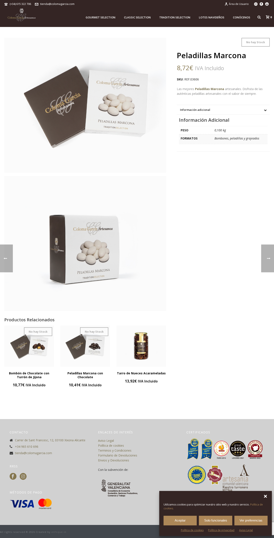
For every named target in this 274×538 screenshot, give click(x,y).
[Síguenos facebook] (13, 476)
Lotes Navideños (211, 17)
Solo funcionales (215, 520)
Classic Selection (137, 17)
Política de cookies (192, 530)
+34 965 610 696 (26, 447)
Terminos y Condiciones (114, 450)
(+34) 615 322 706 (20, 4)
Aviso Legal (246, 530)
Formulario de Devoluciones (117, 455)
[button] (265, 496)
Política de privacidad (221, 530)
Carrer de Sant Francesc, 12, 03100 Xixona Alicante (50, 440)
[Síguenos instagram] (23, 476)
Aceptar (180, 520)
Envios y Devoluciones (113, 460)
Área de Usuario (239, 4)
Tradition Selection (174, 17)
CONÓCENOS (241, 17)
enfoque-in (58, 532)
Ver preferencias (251, 520)
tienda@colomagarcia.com (57, 4)
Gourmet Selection (100, 17)
